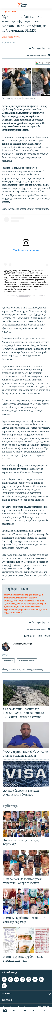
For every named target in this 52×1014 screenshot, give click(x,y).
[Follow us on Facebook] (10, 979)
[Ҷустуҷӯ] (45, 1010)
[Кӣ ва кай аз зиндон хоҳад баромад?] (26, 824)
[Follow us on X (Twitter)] (28, 979)
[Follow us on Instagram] (22, 979)
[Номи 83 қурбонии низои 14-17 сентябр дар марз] (26, 901)
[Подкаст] (4, 985)
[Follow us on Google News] (4, 979)
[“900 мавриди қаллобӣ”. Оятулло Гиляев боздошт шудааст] (26, 735)
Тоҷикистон (9, 12)
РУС (35, 1011)
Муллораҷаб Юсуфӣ (11, 37)
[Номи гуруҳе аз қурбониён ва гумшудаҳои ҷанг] (26, 940)
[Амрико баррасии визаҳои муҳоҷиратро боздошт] (26, 774)
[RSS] (41, 979)
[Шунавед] (14, 1010)
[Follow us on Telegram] (34, 979)
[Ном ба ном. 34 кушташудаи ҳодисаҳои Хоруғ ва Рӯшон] (26, 863)
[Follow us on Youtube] (16, 979)
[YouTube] (25, 1010)
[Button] (40, 48)
